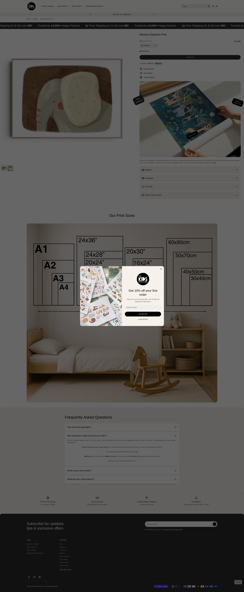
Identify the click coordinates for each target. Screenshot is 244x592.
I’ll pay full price (143, 319)
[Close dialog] (161, 269)
